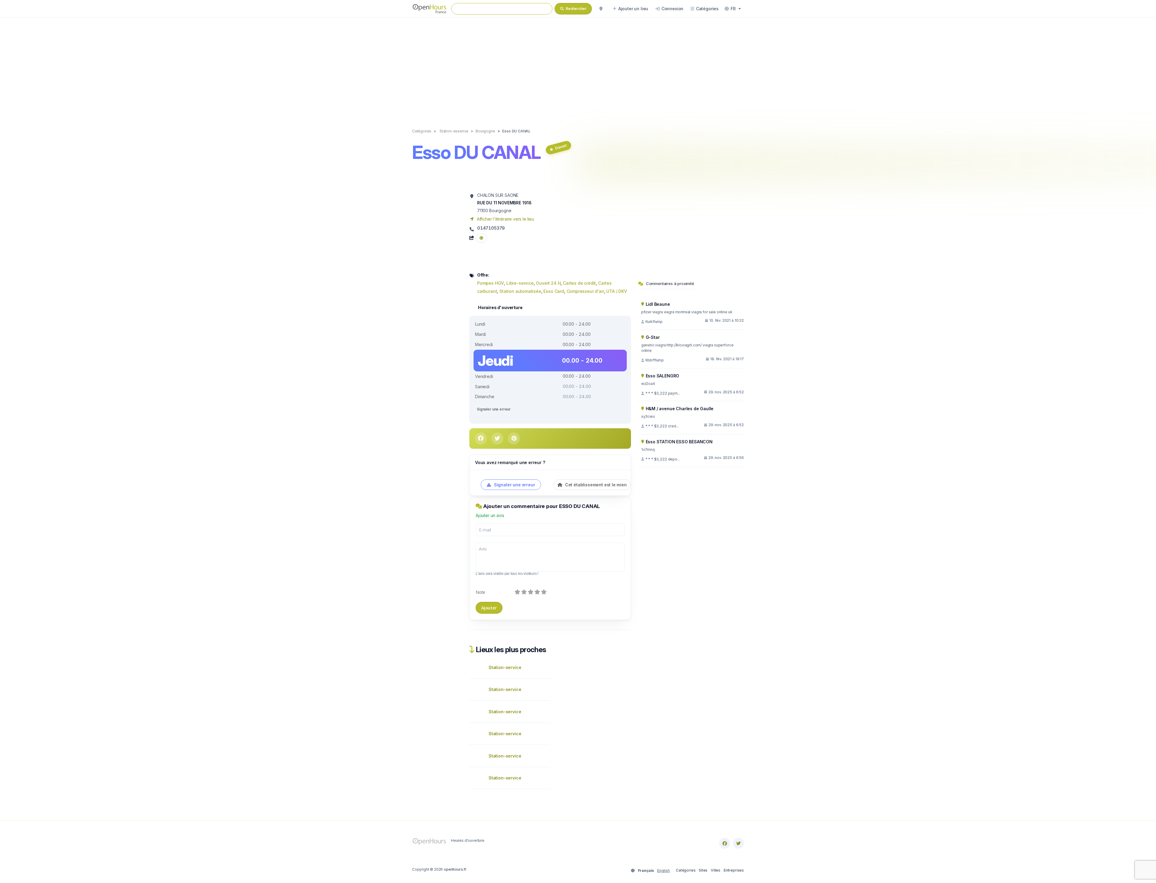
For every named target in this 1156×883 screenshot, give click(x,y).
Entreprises (734, 870)
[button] (733, 8)
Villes (715, 870)
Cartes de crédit (579, 283)
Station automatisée (520, 291)
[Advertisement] (578, 67)
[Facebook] (724, 843)
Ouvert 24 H (548, 283)
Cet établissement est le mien (595, 484)
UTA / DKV (616, 291)
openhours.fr (455, 869)
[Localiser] (601, 8)
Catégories (685, 870)
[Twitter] (738, 843)
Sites (703, 870)
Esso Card (553, 291)
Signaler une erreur (494, 409)
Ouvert (560, 146)
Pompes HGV (490, 283)
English (663, 870)
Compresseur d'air (585, 291)
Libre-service (520, 283)
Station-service (505, 667)
